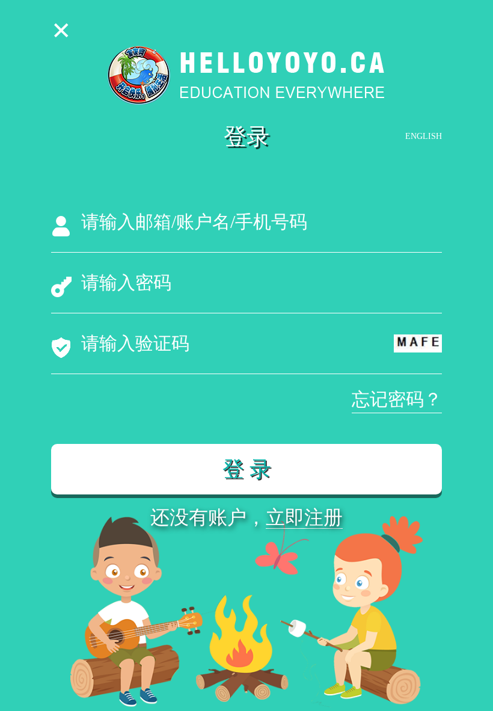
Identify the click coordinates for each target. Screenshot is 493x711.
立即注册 (304, 517)
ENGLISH (423, 136)
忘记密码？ (397, 399)
